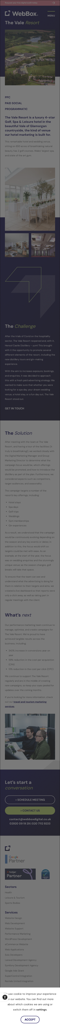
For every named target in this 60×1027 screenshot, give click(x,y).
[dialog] (30, 513)
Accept (30, 1019)
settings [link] (41, 1009)
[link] (4, 997)
